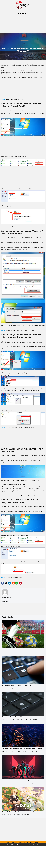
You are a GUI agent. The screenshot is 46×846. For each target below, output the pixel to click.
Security (14, 751)
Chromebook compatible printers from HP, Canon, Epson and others (20, 330)
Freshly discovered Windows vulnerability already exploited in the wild (22, 748)
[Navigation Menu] (23, 11)
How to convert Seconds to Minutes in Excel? (15, 226)
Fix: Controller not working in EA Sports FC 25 (15, 649)
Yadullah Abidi (6, 751)
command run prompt (32, 242)
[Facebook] (18, 13)
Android (11, 719)
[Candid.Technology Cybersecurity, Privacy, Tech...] (23, 5)
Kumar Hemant (6, 652)
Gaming (11, 652)
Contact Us (14, 842)
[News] (27, 13)
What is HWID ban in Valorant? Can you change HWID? (18, 780)
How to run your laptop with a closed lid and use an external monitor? (20, 495)
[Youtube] (23, 13)
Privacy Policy (30, 842)
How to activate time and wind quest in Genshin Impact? (18, 812)
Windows (18, 652)
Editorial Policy (22, 842)
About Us (9, 842)
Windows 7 (29, 77)
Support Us (37, 842)
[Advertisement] (23, 23)
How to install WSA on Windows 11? (12, 717)
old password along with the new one (22, 480)
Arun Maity (5, 814)
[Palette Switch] (19, 11)
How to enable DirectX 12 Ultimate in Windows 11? (16, 685)
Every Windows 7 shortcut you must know (14, 577)
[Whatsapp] (16, 583)
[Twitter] (21, 13)
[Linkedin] (25, 13)
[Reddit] (13, 583)
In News (11, 751)
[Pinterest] (20, 583)
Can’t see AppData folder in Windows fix (14, 99)
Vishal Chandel (12, 55)
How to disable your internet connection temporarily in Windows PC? (20, 427)
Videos (14, 652)
